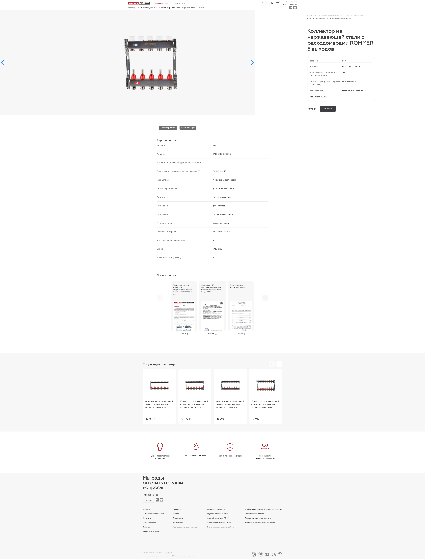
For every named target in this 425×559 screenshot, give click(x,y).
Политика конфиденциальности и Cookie (156, 556)
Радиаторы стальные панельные (185, 527)
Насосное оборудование (254, 514)
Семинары (177, 509)
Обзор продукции (149, 522)
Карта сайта (178, 522)
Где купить (176, 8)
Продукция (317, 15)
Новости (176, 514)
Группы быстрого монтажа (217, 514)
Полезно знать (178, 518)
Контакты (201, 8)
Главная (309, 15)
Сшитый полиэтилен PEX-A (218, 518)
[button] (2, 62)
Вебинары (146, 527)
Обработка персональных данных (183, 556)
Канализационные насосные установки (260, 522)
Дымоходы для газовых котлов (219, 522)
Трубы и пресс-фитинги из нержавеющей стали (263, 509)
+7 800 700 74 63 (290, 4)
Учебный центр (164, 8)
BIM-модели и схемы (151, 531)
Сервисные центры (189, 8)
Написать (148, 500)
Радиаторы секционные (216, 509)
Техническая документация (153, 514)
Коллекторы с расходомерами (354, 15)
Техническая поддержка (146, 8)
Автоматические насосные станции (259, 518)
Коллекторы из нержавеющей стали (332, 15)
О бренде (131, 8)
